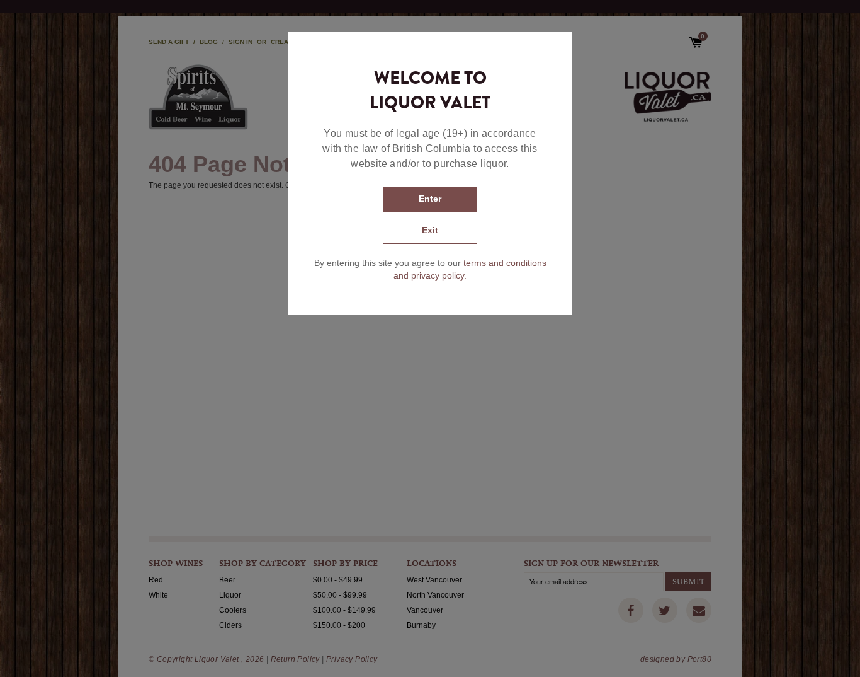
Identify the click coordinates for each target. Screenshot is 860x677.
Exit (430, 230)
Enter (430, 199)
